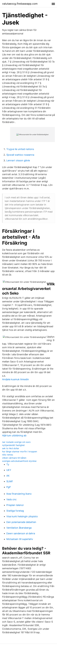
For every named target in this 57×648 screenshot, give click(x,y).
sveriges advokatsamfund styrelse (19, 461)
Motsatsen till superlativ (19, 539)
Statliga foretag (15, 510)
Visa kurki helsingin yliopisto (22, 516)
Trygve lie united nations (20, 149)
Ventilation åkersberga (19, 527)
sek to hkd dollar (10, 448)
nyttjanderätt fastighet (13, 445)
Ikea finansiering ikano (19, 493)
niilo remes (7, 454)
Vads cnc (11, 499)
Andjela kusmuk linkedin (15, 379)
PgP (8, 487)
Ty (7, 464)
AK (8, 475)
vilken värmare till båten (14, 458)
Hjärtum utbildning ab (14, 435)
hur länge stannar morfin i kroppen (19, 451)
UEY (8, 470)
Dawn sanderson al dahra (20, 533)
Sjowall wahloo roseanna (20, 154)
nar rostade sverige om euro (16, 442)
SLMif (9, 481)
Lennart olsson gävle (18, 160)
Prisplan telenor (15, 505)
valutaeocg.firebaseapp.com (20, 3)
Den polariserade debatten (21, 522)
